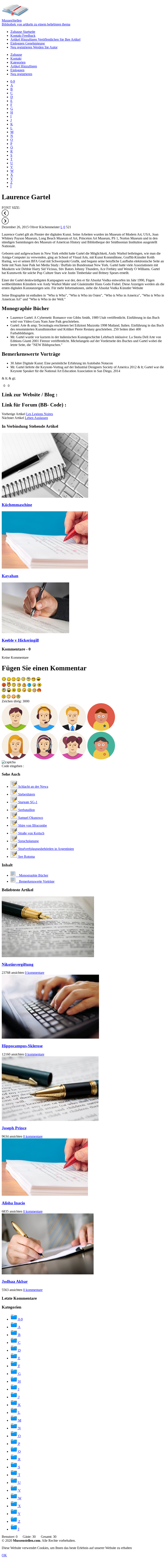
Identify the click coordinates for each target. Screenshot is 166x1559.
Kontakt (22, 35)
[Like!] (2, 385)
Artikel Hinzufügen (45, 39)
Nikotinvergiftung (18, 964)
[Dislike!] (6, 385)
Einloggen (27, 43)
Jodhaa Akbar (15, 1281)
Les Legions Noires (39, 414)
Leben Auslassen (36, 418)
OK (4, 1555)
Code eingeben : (13, 766)
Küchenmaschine (17, 504)
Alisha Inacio (13, 1203)
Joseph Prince (14, 1128)
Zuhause (22, 31)
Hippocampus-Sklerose (22, 1046)
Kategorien (18, 62)
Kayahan (10, 576)
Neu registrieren (33, 47)
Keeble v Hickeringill (20, 640)
